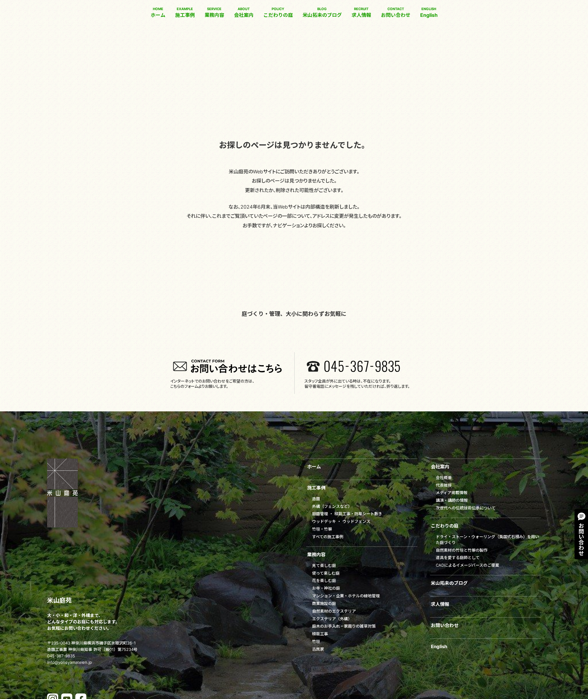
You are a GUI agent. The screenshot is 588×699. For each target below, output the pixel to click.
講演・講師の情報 (452, 500)
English (429, 12)
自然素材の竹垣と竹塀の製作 (462, 550)
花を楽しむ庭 (324, 580)
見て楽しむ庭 (324, 565)
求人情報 (361, 12)
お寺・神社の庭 (326, 588)
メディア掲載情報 (451, 492)
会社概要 (444, 477)
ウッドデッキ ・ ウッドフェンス (341, 521)
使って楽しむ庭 (326, 573)
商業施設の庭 (324, 603)
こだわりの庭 (278, 12)
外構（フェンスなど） (332, 506)
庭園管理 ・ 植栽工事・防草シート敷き (347, 513)
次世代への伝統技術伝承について (466, 507)
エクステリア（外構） (332, 618)
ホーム (158, 12)
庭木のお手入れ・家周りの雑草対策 (344, 626)
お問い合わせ (395, 12)
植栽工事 (320, 633)
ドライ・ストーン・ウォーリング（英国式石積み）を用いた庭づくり (487, 539)
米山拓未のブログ (322, 12)
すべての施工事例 (327, 536)
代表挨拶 (444, 485)
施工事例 (185, 12)
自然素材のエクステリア (334, 611)
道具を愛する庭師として (458, 557)
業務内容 (214, 12)
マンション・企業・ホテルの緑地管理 (346, 595)
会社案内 (244, 12)
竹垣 (316, 641)
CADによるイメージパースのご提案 (467, 565)
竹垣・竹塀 (322, 529)
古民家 (318, 649)
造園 (316, 498)
